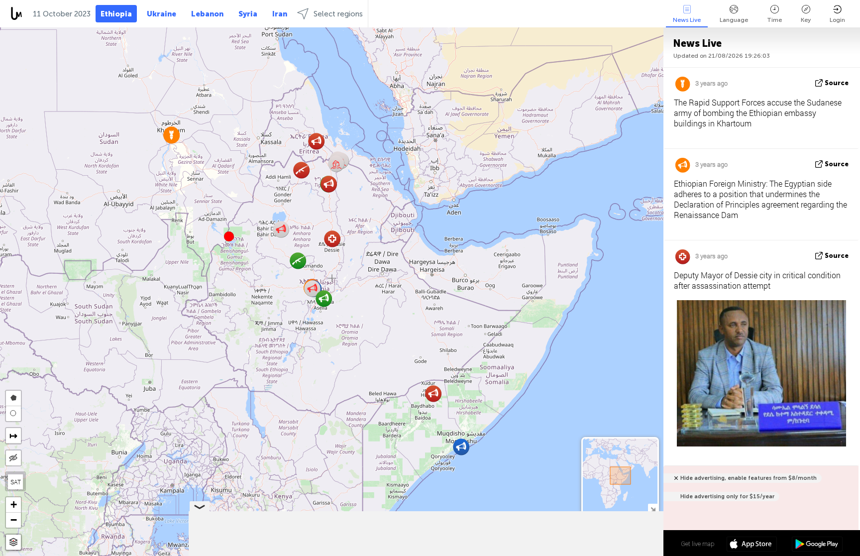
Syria (247, 13)
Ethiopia (116, 13)
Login (837, 19)
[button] (229, 236)
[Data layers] (13, 542)
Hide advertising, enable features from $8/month (748, 478)
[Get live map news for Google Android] (817, 545)
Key (806, 19)
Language (734, 19)
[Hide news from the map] (13, 457)
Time (774, 19)
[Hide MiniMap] (652, 508)
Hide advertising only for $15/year (727, 496)
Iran (279, 13)
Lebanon (207, 13)
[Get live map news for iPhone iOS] (752, 545)
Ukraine (161, 13)
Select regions (338, 13)
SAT (15, 482)
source (837, 83)
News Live (687, 19)
